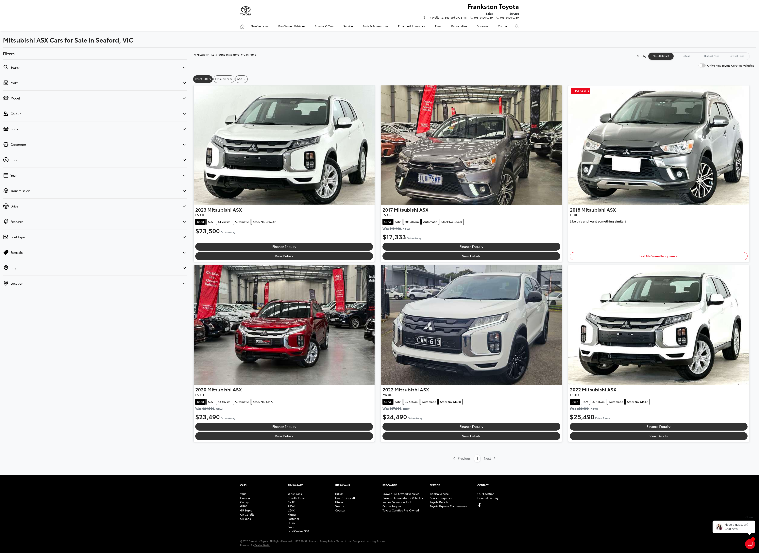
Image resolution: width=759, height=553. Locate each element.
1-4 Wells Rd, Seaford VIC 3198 (447, 17)
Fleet (438, 26)
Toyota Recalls (439, 502)
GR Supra (246, 510)
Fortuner (293, 519)
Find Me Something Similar (659, 256)
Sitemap (313, 541)
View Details (284, 256)
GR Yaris (245, 519)
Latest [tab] (686, 55)
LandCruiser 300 (298, 531)
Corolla (245, 498)
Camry (244, 502)
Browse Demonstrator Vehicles (402, 498)
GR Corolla (247, 514)
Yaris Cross (295, 494)
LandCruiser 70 (345, 498)
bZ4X (291, 510)
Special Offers (324, 26)
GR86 (243, 506)
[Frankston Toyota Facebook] (480, 505)
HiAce (339, 502)
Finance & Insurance (411, 26)
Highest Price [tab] (711, 55)
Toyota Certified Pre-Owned (400, 510)
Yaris (243, 494)
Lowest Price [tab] (737, 55)
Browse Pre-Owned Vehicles (400, 494)
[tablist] (699, 56)
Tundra (339, 506)
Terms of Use (343, 541)
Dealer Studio (262, 545)
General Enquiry (487, 498)
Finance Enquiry (284, 246)
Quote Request (392, 506)
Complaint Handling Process (369, 541)
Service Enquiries (441, 498)
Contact (503, 26)
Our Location (486, 494)
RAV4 (291, 506)
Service (348, 26)
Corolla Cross (296, 498)
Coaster (340, 510)
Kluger (292, 514)
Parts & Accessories (375, 26)
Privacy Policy (327, 541)
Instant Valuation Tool (396, 502)
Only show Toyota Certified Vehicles (730, 65)
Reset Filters (203, 79)
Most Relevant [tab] (661, 55)
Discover (482, 26)
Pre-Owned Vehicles (291, 26)
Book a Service (439, 494)
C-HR (291, 502)
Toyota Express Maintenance (448, 506)
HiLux (291, 523)
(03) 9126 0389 (483, 17)
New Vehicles (260, 26)
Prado (291, 527)
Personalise (459, 26)
